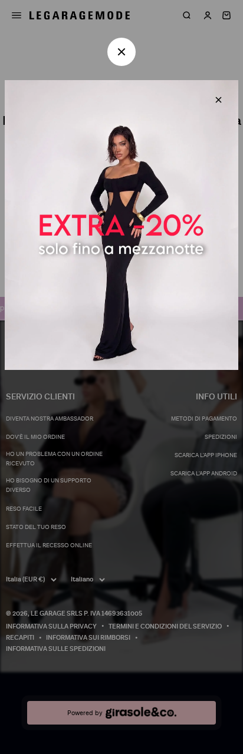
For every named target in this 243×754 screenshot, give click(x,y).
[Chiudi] (218, 99)
